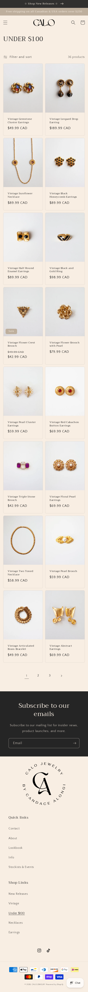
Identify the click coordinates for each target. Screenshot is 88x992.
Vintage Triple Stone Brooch (21, 498)
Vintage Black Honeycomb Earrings (63, 195)
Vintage (14, 903)
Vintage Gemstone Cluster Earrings (20, 120)
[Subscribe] (74, 743)
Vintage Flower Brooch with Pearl (65, 344)
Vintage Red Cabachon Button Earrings (64, 424)
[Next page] (61, 675)
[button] (5, 22)
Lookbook (16, 848)
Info (11, 857)
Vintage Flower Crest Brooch (21, 344)
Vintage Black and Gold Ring (61, 270)
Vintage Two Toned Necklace (20, 573)
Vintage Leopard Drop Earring (64, 120)
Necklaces (16, 923)
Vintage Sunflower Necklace (20, 195)
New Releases (18, 894)
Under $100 (17, 913)
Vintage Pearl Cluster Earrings (22, 424)
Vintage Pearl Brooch (63, 571)
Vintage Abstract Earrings (61, 647)
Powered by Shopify (55, 984)
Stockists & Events (21, 867)
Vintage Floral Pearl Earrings (63, 498)
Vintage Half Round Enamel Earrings (21, 270)
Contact (14, 828)
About (13, 838)
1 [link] (26, 676)
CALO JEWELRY (38, 984)
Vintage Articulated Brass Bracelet (21, 647)
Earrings (14, 932)
